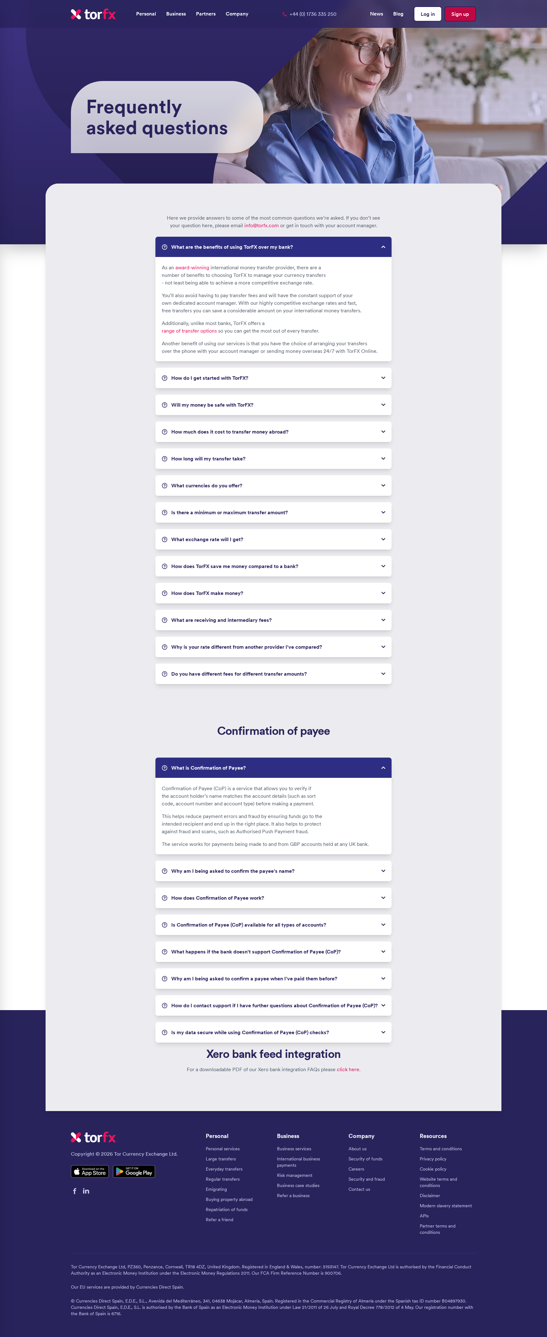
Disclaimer (430, 1195)
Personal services (223, 1149)
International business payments (298, 1162)
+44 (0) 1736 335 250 (313, 14)
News (376, 13)
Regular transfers (223, 1179)
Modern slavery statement (446, 1206)
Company (237, 13)
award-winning (192, 267)
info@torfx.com (261, 225)
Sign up (460, 14)
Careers (356, 1169)
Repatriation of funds (227, 1209)
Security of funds (365, 1159)
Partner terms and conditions (438, 1229)
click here (348, 1069)
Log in (428, 14)
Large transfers (221, 1159)
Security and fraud (367, 1179)
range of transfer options (189, 331)
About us (358, 1149)
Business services (294, 1149)
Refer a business (293, 1195)
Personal (146, 13)
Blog (398, 13)
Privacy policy (433, 1159)
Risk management (294, 1175)
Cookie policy (433, 1169)
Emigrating (216, 1189)
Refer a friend (219, 1219)
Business (176, 13)
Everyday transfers (224, 1169)
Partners (206, 13)
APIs (424, 1216)
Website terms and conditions (438, 1182)
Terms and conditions (441, 1149)
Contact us (359, 1189)
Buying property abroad (229, 1199)
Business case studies (298, 1185)
